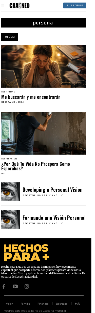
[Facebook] (3, 286)
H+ (3, 173)
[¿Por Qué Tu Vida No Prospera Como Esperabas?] (43, 133)
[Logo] (19, 6)
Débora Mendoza (12, 102)
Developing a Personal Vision (53, 189)
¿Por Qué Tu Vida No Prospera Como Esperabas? (35, 166)
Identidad (8, 92)
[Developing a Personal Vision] (10, 191)
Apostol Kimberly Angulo (43, 195)
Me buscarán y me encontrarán (31, 96)
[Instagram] (26, 286)
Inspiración (9, 159)
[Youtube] (15, 286)
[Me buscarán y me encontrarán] (43, 66)
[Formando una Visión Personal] (10, 219)
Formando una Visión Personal (54, 217)
